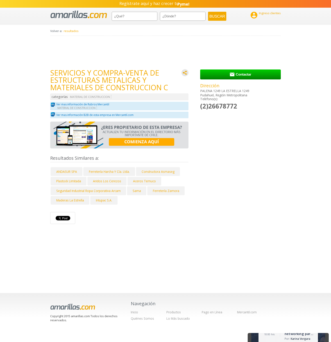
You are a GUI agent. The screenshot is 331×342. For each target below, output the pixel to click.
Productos (173, 312)
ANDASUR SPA (66, 171)
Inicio (134, 312)
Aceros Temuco (144, 181)
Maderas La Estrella (70, 200)
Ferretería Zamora (166, 191)
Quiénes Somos (142, 318)
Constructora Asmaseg (158, 171)
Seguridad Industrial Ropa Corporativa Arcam (88, 191)
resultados (71, 31)
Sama (137, 191)
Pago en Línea (212, 312)
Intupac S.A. (104, 200)
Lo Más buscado (178, 318)
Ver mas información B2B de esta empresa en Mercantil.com (95, 115)
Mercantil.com (247, 312)
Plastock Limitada (68, 181)
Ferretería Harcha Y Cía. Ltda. (109, 171)
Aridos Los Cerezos (107, 181)
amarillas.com (78, 14)
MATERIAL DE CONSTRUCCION (90, 97)
